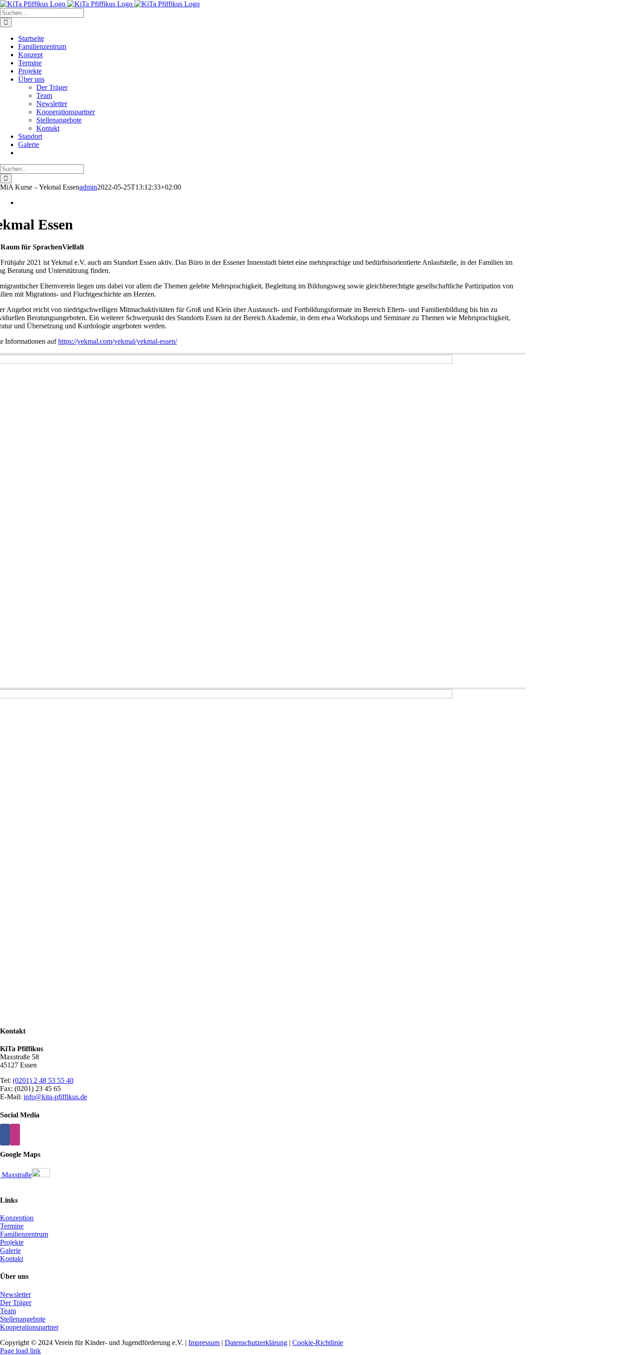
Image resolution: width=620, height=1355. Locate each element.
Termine (12, 1226)
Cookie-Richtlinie (317, 1342)
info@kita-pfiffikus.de (55, 1097)
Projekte (12, 1242)
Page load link (20, 1351)
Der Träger (15, 1302)
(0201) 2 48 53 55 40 (43, 1080)
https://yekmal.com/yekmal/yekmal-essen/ (117, 341)
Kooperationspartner (29, 1327)
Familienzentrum (24, 1234)
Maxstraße (16, 1175)
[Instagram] (15, 1134)
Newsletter (15, 1294)
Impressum (204, 1342)
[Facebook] (5, 1134)
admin (88, 187)
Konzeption (17, 1218)
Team (8, 1311)
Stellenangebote (22, 1319)
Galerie (10, 1250)
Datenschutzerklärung (256, 1342)
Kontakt (11, 1258)
